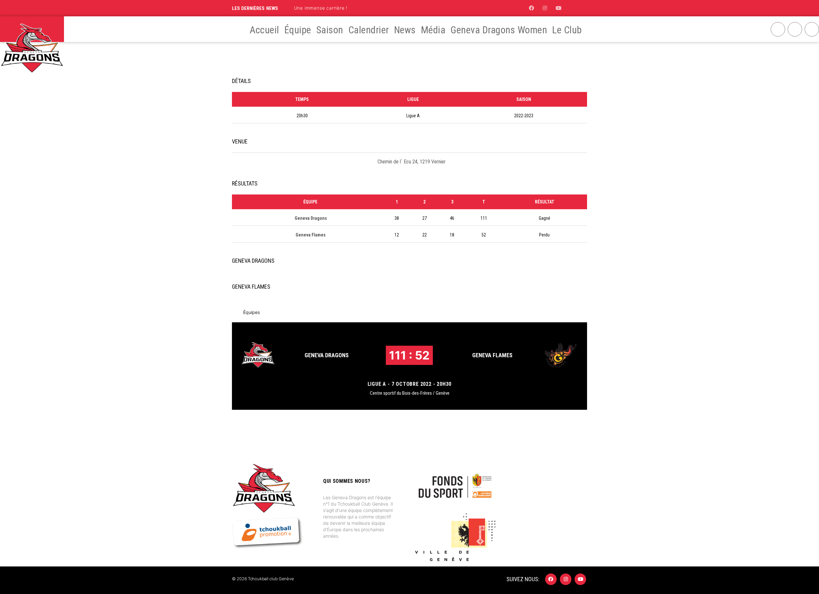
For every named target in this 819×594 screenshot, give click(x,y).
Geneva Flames (492, 355)
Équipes (251, 312)
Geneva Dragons (327, 355)
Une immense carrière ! (321, 8)
